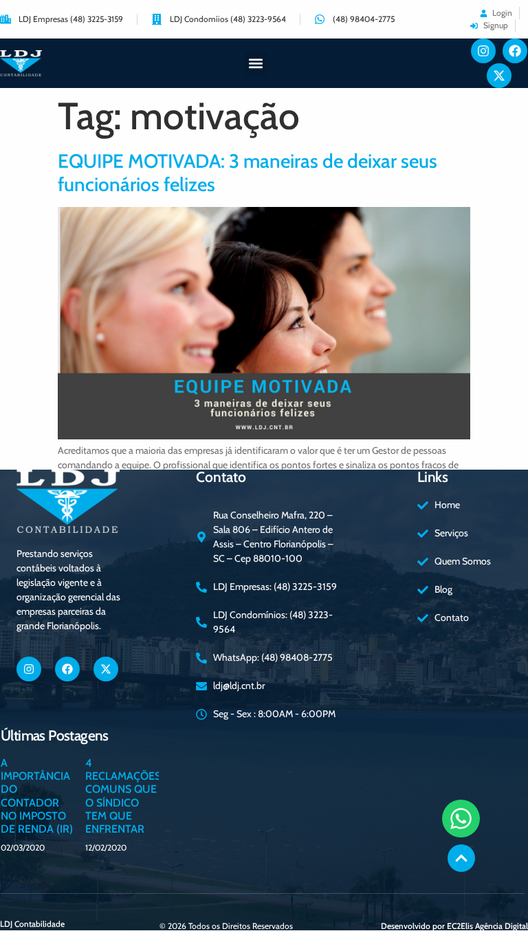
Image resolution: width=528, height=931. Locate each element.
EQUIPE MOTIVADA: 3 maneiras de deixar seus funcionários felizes (247, 172)
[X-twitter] (499, 75)
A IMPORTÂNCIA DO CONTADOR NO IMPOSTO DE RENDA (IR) (37, 795)
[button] (256, 63)
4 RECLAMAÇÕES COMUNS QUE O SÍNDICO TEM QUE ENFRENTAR (123, 795)
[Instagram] (483, 51)
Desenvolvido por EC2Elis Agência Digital (454, 926)
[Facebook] (515, 51)
